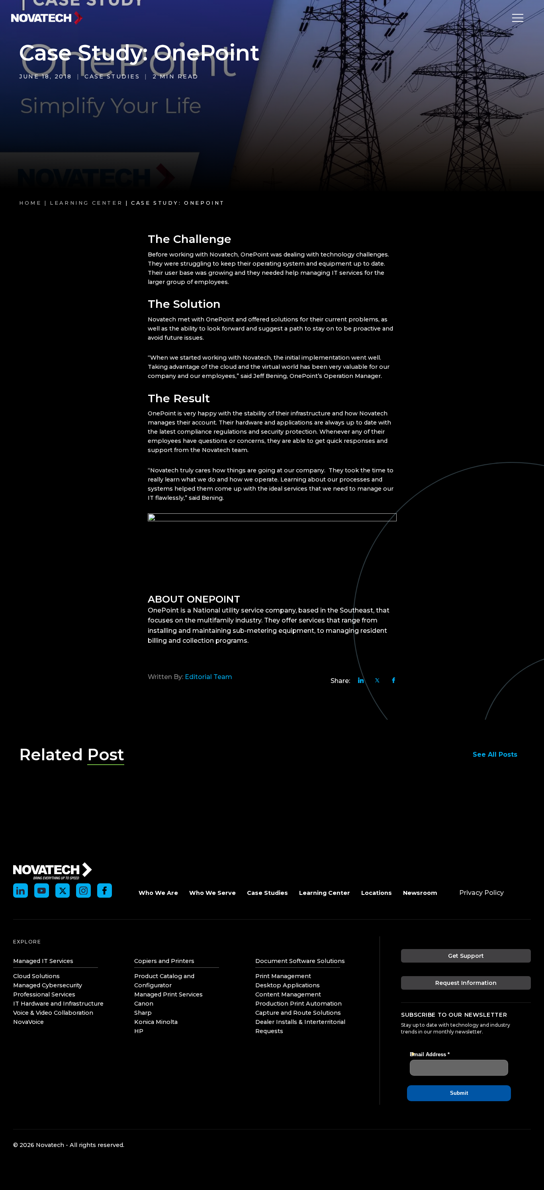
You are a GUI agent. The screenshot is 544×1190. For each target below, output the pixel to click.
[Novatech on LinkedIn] (20, 890)
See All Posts (495, 754)
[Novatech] (52, 870)
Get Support (466, 955)
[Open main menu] (515, 18)
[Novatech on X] (62, 890)
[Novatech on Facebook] (104, 890)
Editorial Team (208, 677)
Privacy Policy (481, 892)
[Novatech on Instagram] (83, 890)
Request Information (466, 982)
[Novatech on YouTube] (41, 890)
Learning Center (86, 203)
